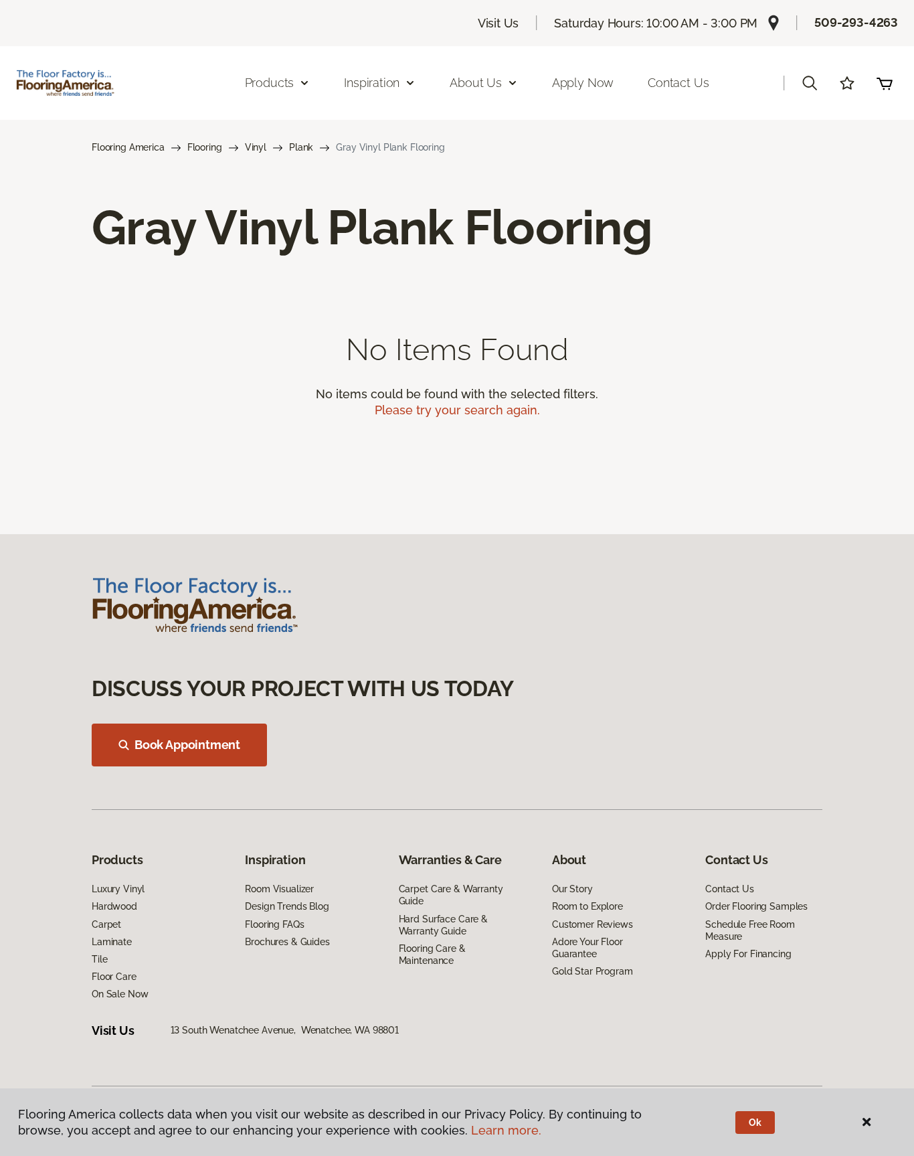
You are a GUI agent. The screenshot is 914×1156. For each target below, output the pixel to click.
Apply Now (583, 83)
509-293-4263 (856, 22)
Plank (301, 147)
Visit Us (498, 23)
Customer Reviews (592, 924)
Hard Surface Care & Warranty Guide (443, 925)
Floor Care (114, 976)
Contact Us (678, 83)
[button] (809, 83)
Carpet (106, 924)
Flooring (204, 147)
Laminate (112, 941)
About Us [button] (476, 83)
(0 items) (885, 83)
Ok (755, 1122)
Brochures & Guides (287, 941)
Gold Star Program (592, 971)
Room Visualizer (279, 889)
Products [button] (269, 83)
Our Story (572, 889)
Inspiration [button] (371, 83)
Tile (99, 959)
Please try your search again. (457, 410)
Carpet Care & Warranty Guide (451, 895)
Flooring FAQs (274, 924)
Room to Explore (587, 906)
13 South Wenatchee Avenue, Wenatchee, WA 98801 (285, 1030)
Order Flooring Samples (756, 906)
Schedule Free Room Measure (749, 930)
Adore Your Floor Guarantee (587, 947)
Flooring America (128, 147)
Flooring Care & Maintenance (432, 954)
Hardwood (114, 906)
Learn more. (506, 1130)
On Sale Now (120, 994)
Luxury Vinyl (118, 889)
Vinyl (255, 147)
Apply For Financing (748, 953)
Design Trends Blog (287, 906)
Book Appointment (187, 745)
